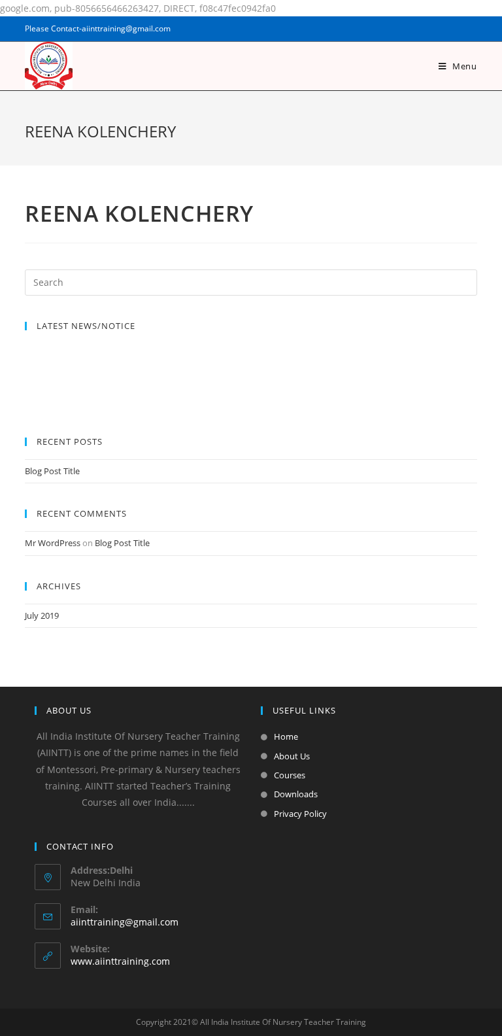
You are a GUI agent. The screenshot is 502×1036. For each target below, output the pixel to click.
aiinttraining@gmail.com (124, 922)
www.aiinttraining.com (120, 961)
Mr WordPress (52, 543)
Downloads (296, 794)
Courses (289, 775)
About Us (292, 756)
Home (286, 736)
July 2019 (42, 615)
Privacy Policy (300, 814)
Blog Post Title (52, 471)
